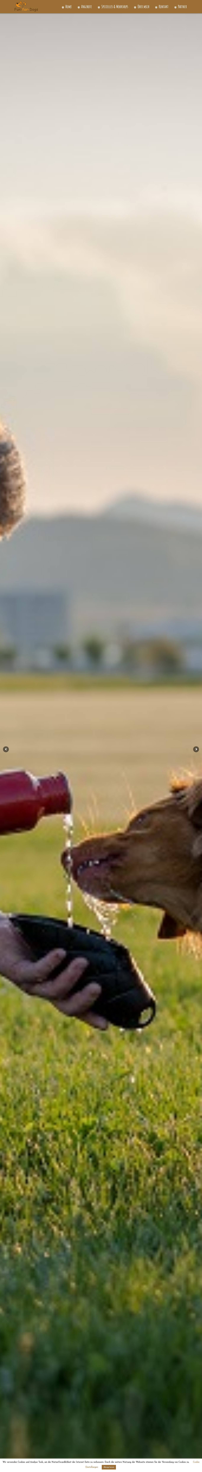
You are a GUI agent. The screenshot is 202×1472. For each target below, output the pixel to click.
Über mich (143, 6)
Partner (182, 6)
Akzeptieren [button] (109, 1467)
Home (68, 6)
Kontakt (163, 6)
